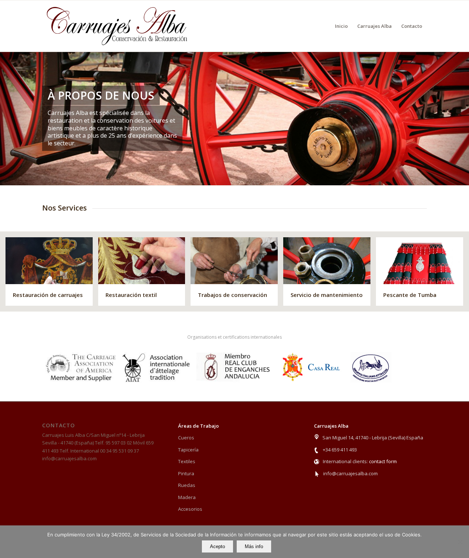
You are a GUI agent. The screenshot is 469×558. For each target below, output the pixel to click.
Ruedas (186, 485)
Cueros (186, 437)
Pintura (186, 473)
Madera (187, 497)
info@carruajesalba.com (350, 473)
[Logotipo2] (117, 26)
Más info (254, 546)
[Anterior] (6, 118)
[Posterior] (462, 118)
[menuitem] (341, 26)
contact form (383, 461)
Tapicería (188, 449)
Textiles (186, 461)
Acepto (217, 546)
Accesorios (190, 509)
